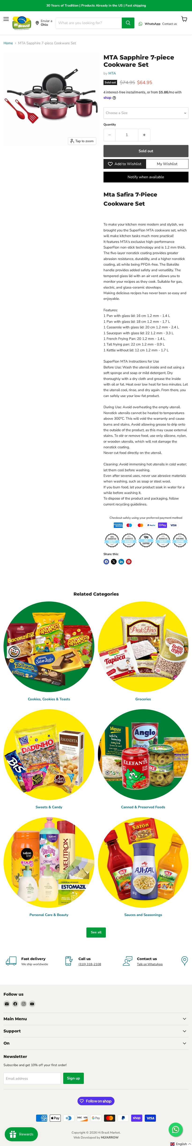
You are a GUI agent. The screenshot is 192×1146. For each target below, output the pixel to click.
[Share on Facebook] (106, 561)
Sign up (73, 1078)
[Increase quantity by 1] (144, 135)
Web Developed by (96, 1137)
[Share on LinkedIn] (121, 561)
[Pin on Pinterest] (129, 561)
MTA (112, 73)
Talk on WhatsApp (150, 964)
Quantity (109, 124)
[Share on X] (114, 561)
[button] (181, 1144)
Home (8, 43)
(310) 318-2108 (89, 964)
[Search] (128, 23)
